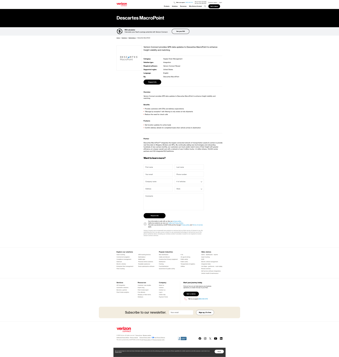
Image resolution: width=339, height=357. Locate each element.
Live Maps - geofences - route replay (211, 266)
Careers (161, 287)
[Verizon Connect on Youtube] (215, 338)
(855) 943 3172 (189, 2)
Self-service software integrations (211, 271)
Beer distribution (163, 254)
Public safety (184, 259)
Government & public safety (167, 268)
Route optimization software (146, 266)
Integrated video (206, 264)
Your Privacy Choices (159, 337)
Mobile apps (141, 259)
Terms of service (198, 225)
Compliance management (124, 259)
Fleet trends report (143, 290)
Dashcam (119, 261)
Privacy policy (185, 225)
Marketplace (132, 38)
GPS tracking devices (144, 254)
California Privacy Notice (175, 223)
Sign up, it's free (205, 312)
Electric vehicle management (209, 261)
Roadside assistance (144, 264)
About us (161, 285)
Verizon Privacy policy (145, 337)
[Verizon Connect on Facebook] (200, 338)
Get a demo (214, 6)
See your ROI (180, 31)
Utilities (183, 266)
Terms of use (138, 335)
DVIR (202, 259)
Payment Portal (163, 297)
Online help (162, 294)
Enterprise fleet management (125, 266)
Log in (220, 2)
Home (118, 38)
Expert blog (141, 287)
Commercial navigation (123, 257)
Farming (161, 264)
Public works (184, 261)
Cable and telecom (164, 257)
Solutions (175, 6)
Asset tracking (121, 254)
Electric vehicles (121, 264)
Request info (152, 82)
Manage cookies (147, 335)
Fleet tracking (121, 268)
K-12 (182, 254)
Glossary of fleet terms (144, 294)
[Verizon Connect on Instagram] (205, 338)
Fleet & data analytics (123, 292)
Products (167, 6)
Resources (183, 6)
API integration (121, 285)
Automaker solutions (122, 287)
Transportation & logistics (188, 264)
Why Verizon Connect (195, 6)
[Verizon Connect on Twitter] (210, 338)
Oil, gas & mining (185, 257)
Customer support (212, 2)
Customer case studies (144, 285)
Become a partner (122, 290)
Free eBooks (141, 292)
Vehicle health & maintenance (209, 273)
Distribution (162, 261)
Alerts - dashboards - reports (209, 254)
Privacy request (134, 337)
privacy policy (177, 221)
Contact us (162, 290)
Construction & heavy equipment (168, 259)
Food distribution (164, 266)
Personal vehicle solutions (145, 261)
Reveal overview (206, 268)
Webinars (140, 297)
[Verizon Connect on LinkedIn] (221, 338)
